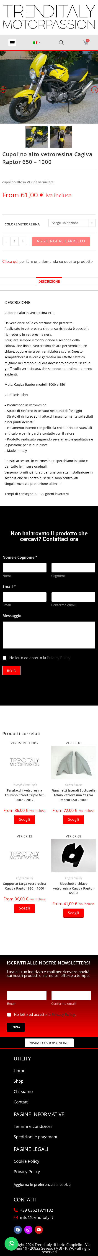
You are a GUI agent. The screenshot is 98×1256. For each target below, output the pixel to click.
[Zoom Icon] (49, 87)
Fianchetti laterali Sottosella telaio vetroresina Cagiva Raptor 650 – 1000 (73, 795)
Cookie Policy (26, 1161)
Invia (11, 670)
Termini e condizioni (33, 1126)
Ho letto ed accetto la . (40, 658)
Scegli (24, 819)
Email (7, 605)
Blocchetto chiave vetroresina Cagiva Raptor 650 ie (73, 888)
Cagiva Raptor (73, 785)
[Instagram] (28, 1230)
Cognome (58, 576)
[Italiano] (35, 43)
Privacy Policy (58, 657)
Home (19, 1070)
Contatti (21, 1102)
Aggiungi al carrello (61, 241)
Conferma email (63, 605)
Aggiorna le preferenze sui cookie (42, 1184)
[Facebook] (18, 1230)
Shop (18, 1081)
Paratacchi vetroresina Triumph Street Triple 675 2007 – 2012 (24, 795)
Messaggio (12, 616)
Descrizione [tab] (49, 282)
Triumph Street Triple (25, 785)
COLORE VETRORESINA (22, 224)
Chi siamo (23, 1091)
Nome (7, 576)
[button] (12, 42)
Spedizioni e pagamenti (36, 1136)
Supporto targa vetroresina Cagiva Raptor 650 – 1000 (24, 885)
